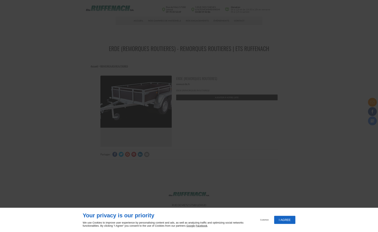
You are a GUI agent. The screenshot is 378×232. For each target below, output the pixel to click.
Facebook (201, 225)
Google (190, 225)
